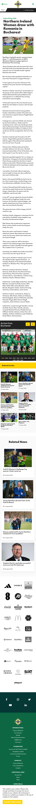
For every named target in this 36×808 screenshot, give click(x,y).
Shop (18, 779)
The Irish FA (18, 775)
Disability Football (18, 751)
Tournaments (18, 733)
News (18, 777)
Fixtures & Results (18, 730)
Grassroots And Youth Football (18, 749)
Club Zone (18, 742)
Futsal (18, 756)
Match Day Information (18, 737)
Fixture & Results (18, 763)
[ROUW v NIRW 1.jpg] (18, 342)
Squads (18, 735)
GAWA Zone (18, 740)
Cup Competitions (18, 765)
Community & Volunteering (18, 754)
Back (2, 10)
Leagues (18, 768)
